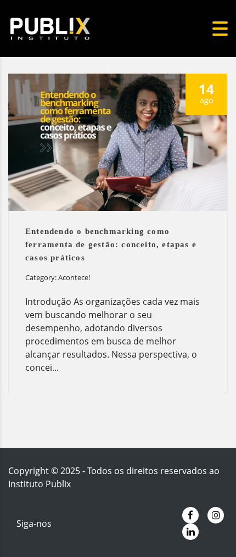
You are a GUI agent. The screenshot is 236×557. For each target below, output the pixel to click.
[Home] (68, 27)
